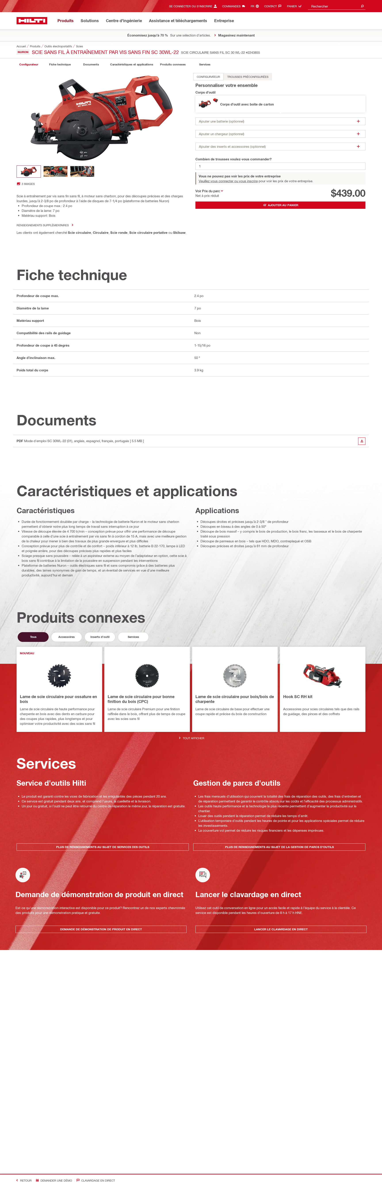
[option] (208, 76)
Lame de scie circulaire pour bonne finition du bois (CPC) (141, 699)
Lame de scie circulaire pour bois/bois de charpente (234, 699)
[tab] (28, 64)
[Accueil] (32, 20)
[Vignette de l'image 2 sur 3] (55, 171)
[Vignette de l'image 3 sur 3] (82, 171)
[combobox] (336, 6)
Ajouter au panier (283, 205)
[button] (280, 104)
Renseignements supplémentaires (43, 225)
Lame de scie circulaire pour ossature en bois (58, 699)
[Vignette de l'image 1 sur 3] (29, 171)
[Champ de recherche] (362, 6)
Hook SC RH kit (297, 696)
